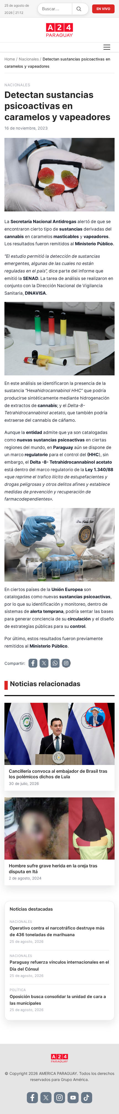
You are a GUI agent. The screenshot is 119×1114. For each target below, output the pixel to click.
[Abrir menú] (107, 47)
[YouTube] (73, 1098)
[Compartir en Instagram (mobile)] (66, 663)
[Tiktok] (87, 1098)
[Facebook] (32, 1098)
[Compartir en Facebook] (33, 663)
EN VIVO (103, 9)
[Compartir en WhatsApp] (55, 663)
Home (10, 59)
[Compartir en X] (44, 663)
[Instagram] (59, 1098)
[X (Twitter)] (46, 1098)
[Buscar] (78, 9)
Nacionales (29, 59)
